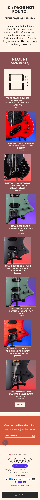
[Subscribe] (33, 436)
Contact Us (26, 473)
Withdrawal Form (20, 475)
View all (20, 405)
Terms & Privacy (15, 473)
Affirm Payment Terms (27, 470)
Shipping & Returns (11, 470)
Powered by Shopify (25, 485)
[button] (5, 443)
